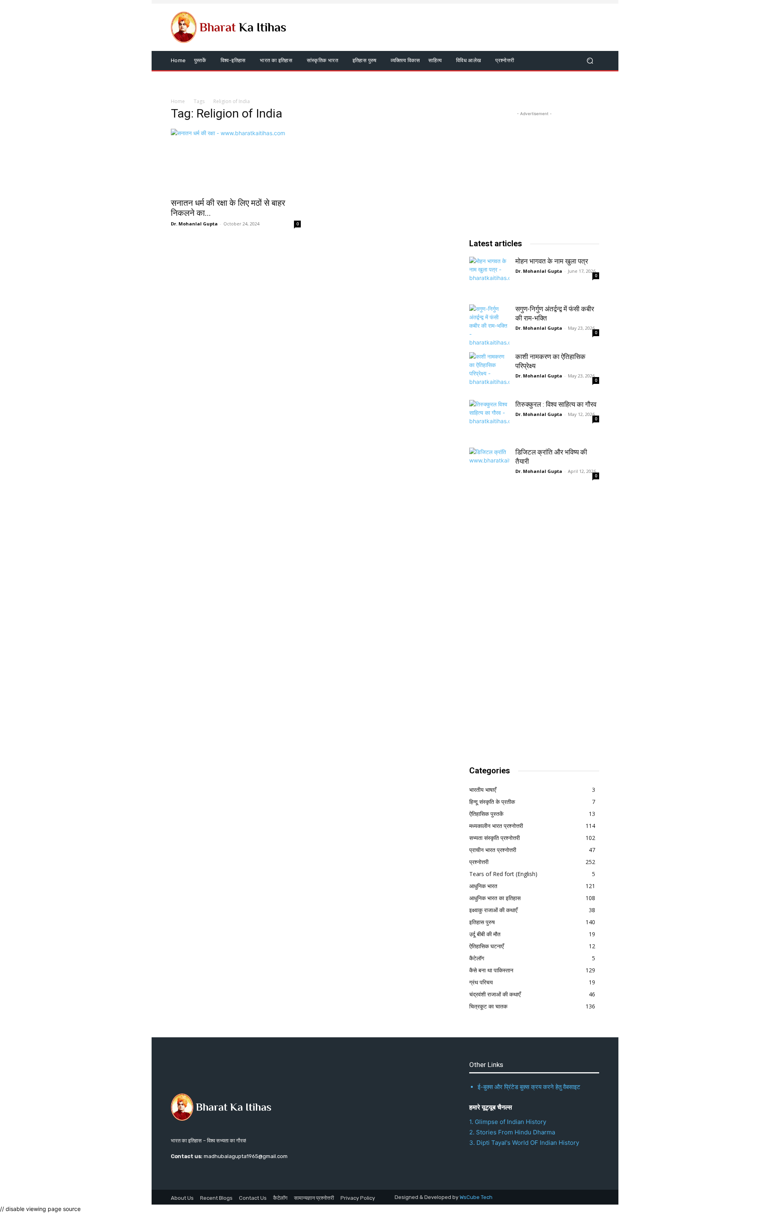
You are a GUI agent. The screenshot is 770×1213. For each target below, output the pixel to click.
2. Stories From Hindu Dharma (512, 1132)
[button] (589, 60)
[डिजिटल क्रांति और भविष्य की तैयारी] (489, 468)
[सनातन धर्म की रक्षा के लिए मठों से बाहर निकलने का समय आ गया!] (236, 161)
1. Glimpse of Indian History (507, 1122)
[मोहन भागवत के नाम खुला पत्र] (489, 277)
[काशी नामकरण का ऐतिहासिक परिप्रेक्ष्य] (489, 372)
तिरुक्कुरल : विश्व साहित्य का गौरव (555, 404)
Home (178, 101)
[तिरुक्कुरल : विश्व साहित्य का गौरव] (489, 420)
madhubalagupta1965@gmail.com (246, 1156)
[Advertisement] (529, 627)
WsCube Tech (476, 1197)
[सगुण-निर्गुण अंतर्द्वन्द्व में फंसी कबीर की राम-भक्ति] (489, 324)
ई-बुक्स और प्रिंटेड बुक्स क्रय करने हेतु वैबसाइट (529, 1087)
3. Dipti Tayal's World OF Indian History (524, 1142)
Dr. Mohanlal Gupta (194, 224)
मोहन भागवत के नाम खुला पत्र (551, 261)
